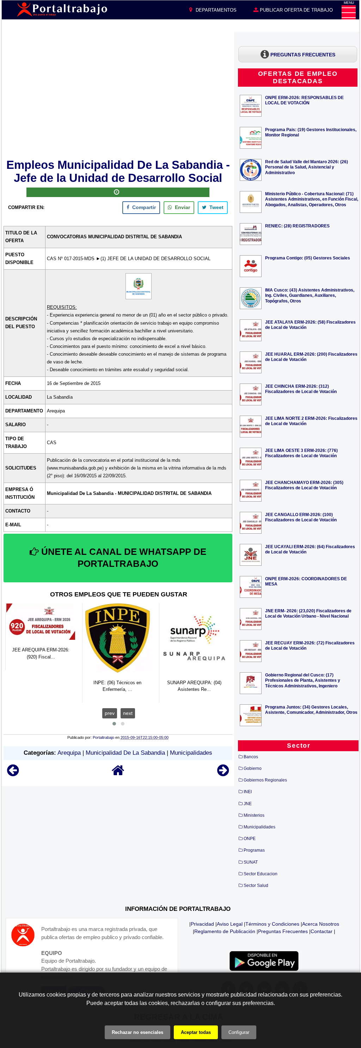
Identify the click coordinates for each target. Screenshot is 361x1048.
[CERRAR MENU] (349, 12)
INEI (248, 791)
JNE (248, 803)
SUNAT (251, 862)
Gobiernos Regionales (265, 780)
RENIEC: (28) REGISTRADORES (297, 225)
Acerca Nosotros (320, 924)
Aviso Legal (230, 924)
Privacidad (202, 924)
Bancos (251, 756)
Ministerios (254, 815)
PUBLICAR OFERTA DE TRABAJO (295, 10)
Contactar (321, 931)
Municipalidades (191, 752)
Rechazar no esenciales (137, 1032)
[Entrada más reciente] (13, 773)
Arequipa (69, 752)
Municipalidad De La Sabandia (125, 752)
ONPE (250, 838)
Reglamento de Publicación (224, 931)
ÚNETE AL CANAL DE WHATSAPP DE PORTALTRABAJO (122, 557)
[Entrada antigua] (223, 773)
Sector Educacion (260, 873)
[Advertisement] (118, 94)
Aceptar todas (196, 1032)
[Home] (118, 773)
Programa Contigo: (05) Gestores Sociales (307, 258)
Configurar (238, 1032)
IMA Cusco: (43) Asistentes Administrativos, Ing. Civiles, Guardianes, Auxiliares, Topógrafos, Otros (309, 295)
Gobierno (253, 768)
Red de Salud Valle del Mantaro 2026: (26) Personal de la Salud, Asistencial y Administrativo (306, 166)
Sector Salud (256, 885)
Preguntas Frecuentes (283, 931)
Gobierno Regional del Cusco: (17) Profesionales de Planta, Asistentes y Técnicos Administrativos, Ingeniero (302, 680)
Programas (254, 850)
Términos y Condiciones (272, 924)
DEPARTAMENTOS (215, 10)
